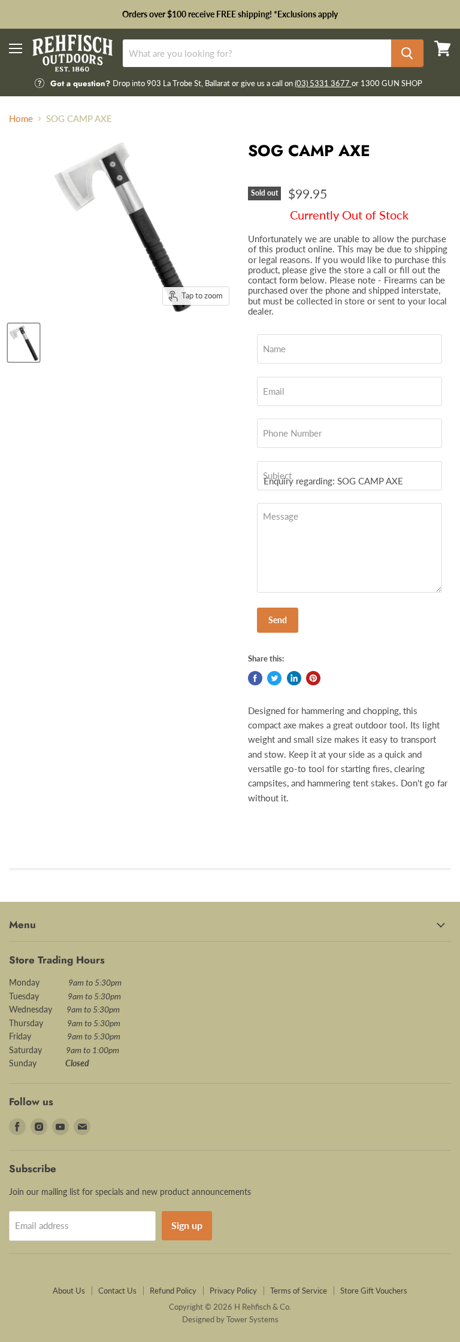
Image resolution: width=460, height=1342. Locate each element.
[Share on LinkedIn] (294, 678)
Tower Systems (252, 1319)
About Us (69, 1290)
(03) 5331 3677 (323, 83)
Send (277, 620)
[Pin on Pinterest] (313, 678)
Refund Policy (173, 1290)
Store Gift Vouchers (373, 1290)
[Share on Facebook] (255, 678)
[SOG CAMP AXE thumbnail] (24, 343)
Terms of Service (298, 1290)
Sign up (186, 1225)
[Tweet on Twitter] (274, 678)
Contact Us (117, 1290)
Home (21, 119)
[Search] (407, 53)
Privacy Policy (233, 1290)
